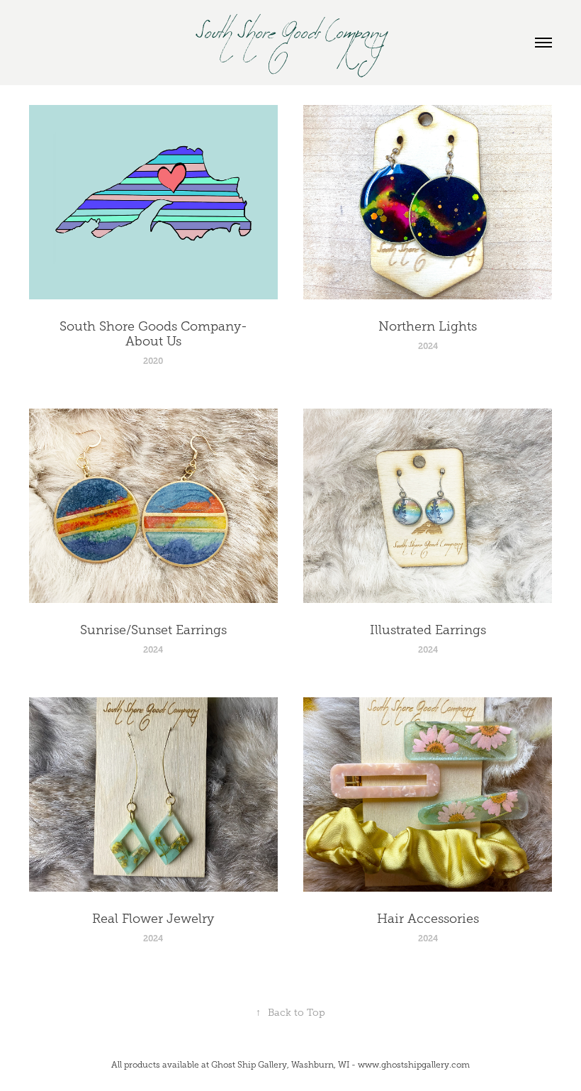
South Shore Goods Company (291, 42)
